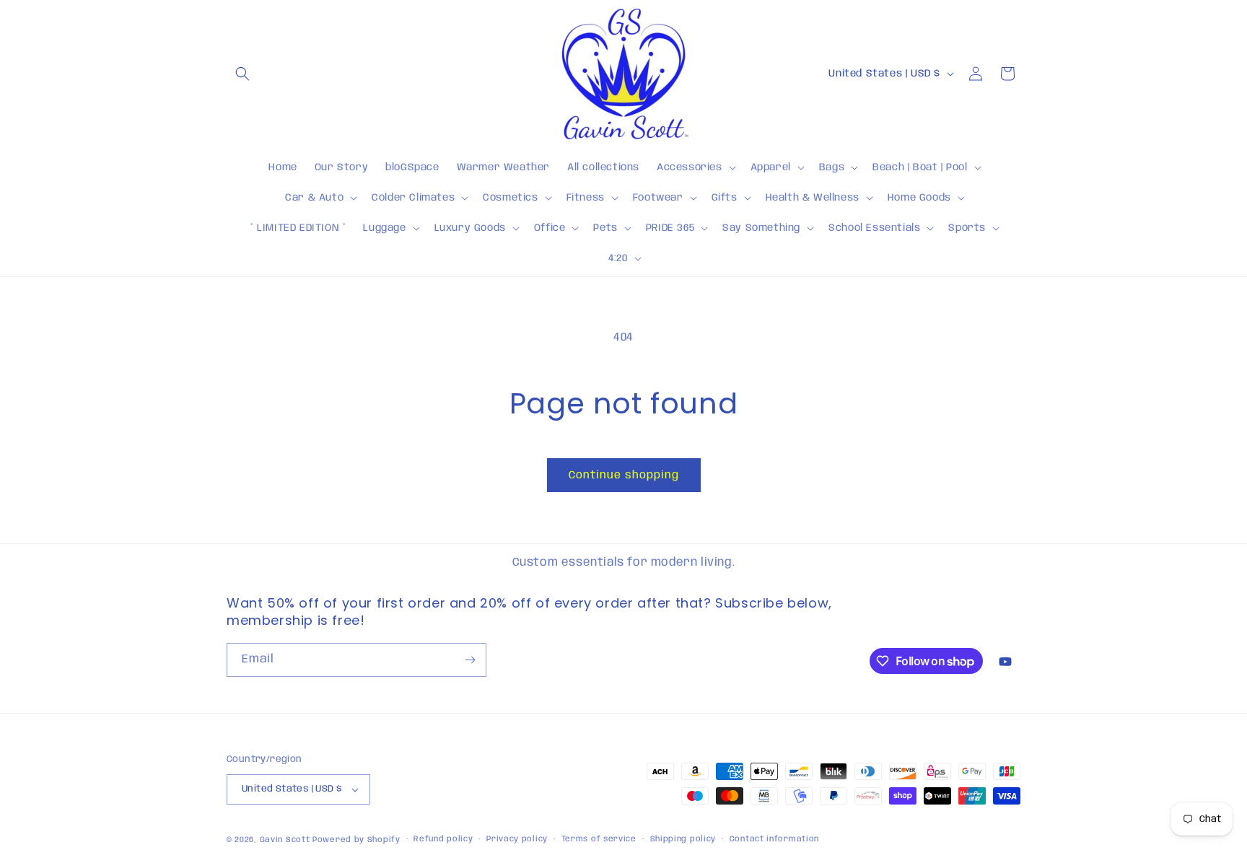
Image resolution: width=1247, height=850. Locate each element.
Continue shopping (624, 475)
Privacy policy (517, 839)
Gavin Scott (286, 840)
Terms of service (598, 839)
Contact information (774, 839)
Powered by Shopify (356, 840)
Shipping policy (683, 839)
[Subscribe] (470, 660)
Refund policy (443, 839)
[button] (242, 73)
